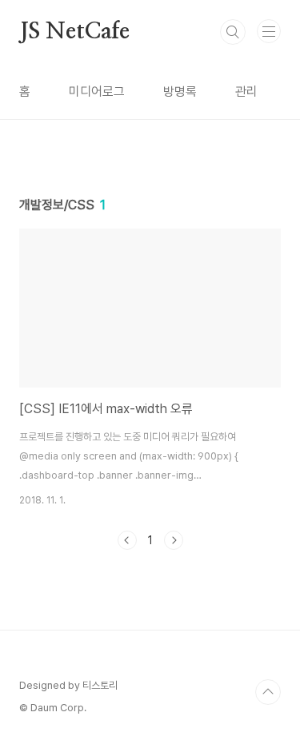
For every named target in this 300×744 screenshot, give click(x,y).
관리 (246, 91)
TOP (268, 692)
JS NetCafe (74, 32)
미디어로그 (97, 91)
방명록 (180, 91)
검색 (233, 32)
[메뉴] (269, 31)
